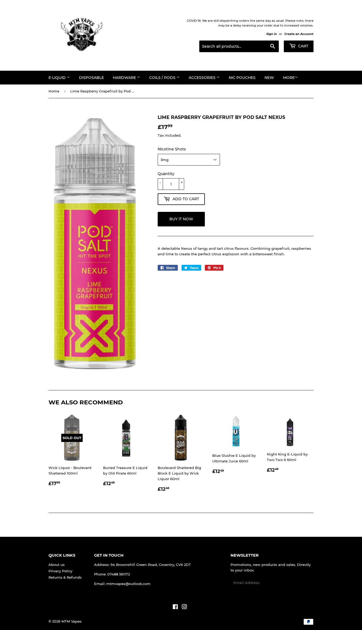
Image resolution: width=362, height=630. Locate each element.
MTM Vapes (71, 621)
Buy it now (181, 219)
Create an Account (299, 34)
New (269, 77)
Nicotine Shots (172, 149)
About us (56, 564)
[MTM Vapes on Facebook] (175, 607)
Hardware (125, 77)
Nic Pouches (242, 77)
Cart (302, 46)
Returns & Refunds (65, 577)
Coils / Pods (162, 77)
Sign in (271, 34)
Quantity (166, 173)
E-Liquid (57, 77)
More (289, 77)
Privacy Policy (60, 571)
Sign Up (303, 583)
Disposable (91, 77)
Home (53, 91)
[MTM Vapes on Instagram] (184, 607)
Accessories (203, 77)
